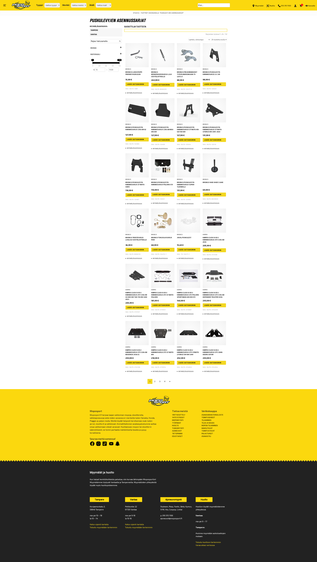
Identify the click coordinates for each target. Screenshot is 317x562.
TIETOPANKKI (177, 433)
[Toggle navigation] (5, 5)
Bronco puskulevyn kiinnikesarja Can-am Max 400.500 (162, 129)
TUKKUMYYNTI (178, 428)
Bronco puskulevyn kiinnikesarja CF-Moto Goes (134, 185)
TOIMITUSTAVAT (208, 431)
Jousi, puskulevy (184, 237)
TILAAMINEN (206, 420)
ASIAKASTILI (206, 436)
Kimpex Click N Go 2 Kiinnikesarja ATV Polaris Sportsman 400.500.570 (188, 295)
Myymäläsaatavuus (134, 93)
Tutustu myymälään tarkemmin (103, 527)
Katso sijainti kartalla (99, 524)
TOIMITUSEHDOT (208, 417)
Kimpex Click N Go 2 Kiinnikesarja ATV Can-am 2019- (213, 240)
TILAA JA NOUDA (208, 423)
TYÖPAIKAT (176, 423)
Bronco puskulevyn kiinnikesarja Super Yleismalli (185, 185)
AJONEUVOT (177, 431)
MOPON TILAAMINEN (210, 425)
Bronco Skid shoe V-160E (213, 182)
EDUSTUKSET (177, 436)
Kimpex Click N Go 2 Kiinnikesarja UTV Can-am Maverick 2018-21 (136, 352)
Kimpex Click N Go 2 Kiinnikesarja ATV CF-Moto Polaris (162, 295)
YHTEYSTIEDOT (178, 417)
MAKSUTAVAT (207, 428)
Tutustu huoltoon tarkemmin (208, 542)
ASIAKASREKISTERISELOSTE (212, 415)
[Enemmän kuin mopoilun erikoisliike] (19, 5)
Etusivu (136, 13)
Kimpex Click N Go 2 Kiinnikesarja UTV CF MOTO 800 (162, 352)
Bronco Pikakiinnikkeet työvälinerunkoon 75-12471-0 (187, 74)
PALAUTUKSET (207, 433)
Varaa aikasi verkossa (205, 545)
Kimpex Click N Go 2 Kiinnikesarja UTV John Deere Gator (212, 352)
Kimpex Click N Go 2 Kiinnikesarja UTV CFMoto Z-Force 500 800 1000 (188, 352)
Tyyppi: (39, 5)
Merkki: (66, 5)
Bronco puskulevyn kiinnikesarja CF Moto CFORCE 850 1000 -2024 (212, 129)
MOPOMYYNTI (177, 420)
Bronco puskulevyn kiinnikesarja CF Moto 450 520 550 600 (188, 129)
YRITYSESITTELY (178, 415)
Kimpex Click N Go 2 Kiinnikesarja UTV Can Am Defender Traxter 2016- (213, 295)
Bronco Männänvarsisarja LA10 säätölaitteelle (161, 74)
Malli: (92, 5)
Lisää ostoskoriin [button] (135, 84)
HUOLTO (175, 425)
